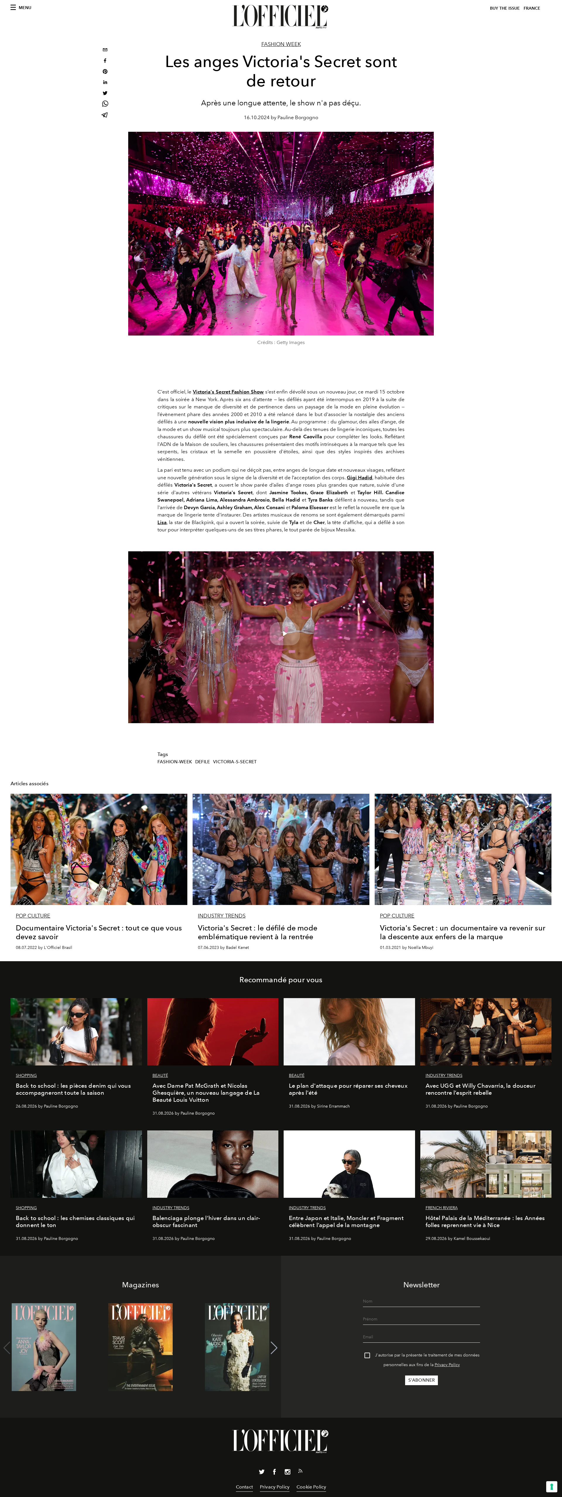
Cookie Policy (311, 1487)
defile (202, 761)
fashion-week (174, 761)
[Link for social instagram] (287, 1473)
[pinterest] (105, 72)
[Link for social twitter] (262, 1473)
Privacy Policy (447, 1364)
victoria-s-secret (235, 761)
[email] (105, 50)
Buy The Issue (505, 8)
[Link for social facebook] (274, 1473)
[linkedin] (105, 83)
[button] (274, 1348)
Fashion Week (281, 44)
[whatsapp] (105, 104)
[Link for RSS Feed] (300, 1472)
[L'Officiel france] (281, 17)
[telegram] (105, 115)
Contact (244, 1487)
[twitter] (105, 93)
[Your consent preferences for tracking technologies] (551, 1486)
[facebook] (105, 61)
